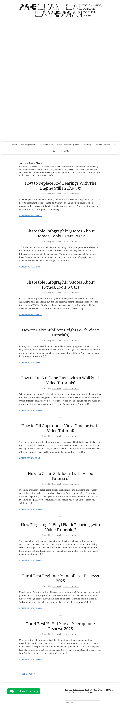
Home (14, 145)
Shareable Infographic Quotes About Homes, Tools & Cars (60, 285)
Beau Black (56, 193)
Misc (54, 151)
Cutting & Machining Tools (67, 145)
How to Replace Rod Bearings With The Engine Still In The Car (61, 186)
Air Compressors (28, 145)
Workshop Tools (103, 145)
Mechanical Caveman (39, 166)
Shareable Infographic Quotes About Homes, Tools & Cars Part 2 (60, 233)
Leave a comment (71, 193)
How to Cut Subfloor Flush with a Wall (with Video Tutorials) (60, 380)
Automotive (45, 145)
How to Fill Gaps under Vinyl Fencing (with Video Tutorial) (60, 428)
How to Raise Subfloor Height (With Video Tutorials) (60, 332)
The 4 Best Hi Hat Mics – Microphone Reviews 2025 (60, 626)
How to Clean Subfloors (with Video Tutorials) (60, 476)
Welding (87, 145)
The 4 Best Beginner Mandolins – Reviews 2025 (60, 578)
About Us (65, 151)
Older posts (27, 674)
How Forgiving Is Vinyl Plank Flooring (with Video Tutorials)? (60, 527)
